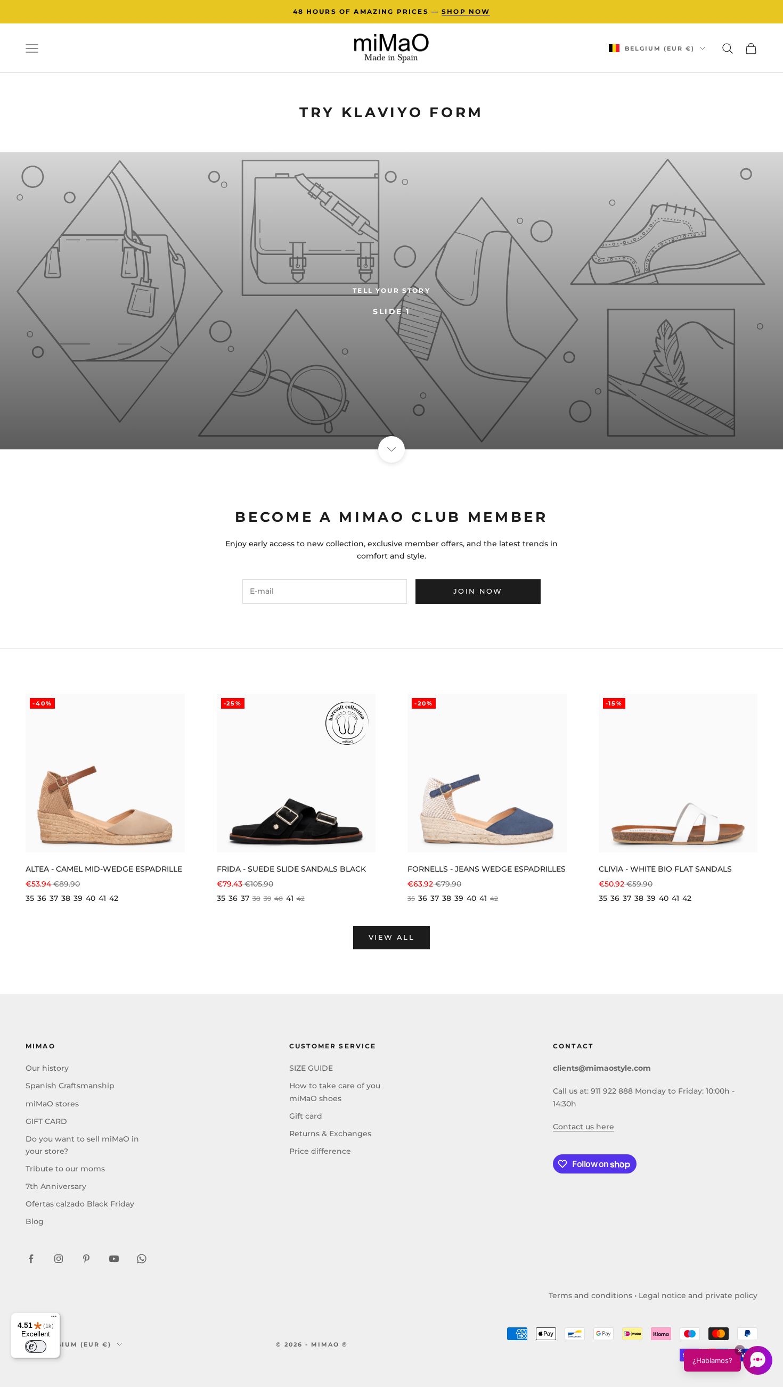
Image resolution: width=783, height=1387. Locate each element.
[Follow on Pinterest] (86, 1258)
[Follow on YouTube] (114, 1258)
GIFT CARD (46, 1121)
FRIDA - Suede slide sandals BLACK (291, 869)
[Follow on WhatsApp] (141, 1258)
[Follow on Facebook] (31, 1258)
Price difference (320, 1151)
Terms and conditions (590, 1295)
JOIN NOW (478, 591)
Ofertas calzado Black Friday (80, 1204)
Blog (35, 1221)
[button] (728, 1360)
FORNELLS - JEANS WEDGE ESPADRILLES (486, 869)
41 (102, 898)
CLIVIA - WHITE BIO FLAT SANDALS (665, 869)
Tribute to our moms (65, 1168)
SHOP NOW (466, 11)
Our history (47, 1068)
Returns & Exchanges (330, 1133)
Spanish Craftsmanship (70, 1085)
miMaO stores (52, 1104)
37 (54, 898)
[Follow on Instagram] (58, 1258)
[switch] (35, 1346)
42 (113, 898)
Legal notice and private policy (698, 1295)
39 (78, 898)
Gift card (305, 1116)
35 (30, 898)
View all (391, 937)
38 (65, 898)
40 (90, 898)
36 (41, 898)
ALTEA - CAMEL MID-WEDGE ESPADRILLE (104, 869)
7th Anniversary (56, 1186)
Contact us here (583, 1126)
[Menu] (53, 1318)
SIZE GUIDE (311, 1068)
